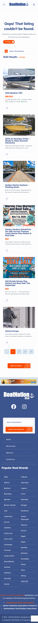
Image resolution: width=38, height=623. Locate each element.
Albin (6, 477)
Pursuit (23, 531)
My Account (10, 446)
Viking (23, 576)
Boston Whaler (10, 505)
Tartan (23, 564)
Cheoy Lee (8, 533)
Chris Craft (8, 539)
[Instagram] (24, 407)
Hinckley (7, 578)
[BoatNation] (19, 4)
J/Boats (24, 477)
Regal (23, 536)
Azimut (7, 483)
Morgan (24, 505)
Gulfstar (7, 567)
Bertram (7, 499)
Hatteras (7, 573)
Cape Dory (8, 516)
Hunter (6, 584)
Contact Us (10, 459)
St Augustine (25, 620)
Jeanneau (25, 483)
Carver (6, 522)
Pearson (24, 525)
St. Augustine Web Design (10, 620)
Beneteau (8, 494)
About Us (9, 453)
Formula (7, 550)
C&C (5, 511)
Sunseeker (25, 559)
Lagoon (24, 488)
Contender (8, 545)
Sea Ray (24, 547)
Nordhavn (25, 511)
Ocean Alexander (25, 517)
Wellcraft (24, 581)
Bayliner (7, 488)
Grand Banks (9, 561)
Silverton (24, 553)
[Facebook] (14, 407)
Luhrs (23, 494)
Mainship (24, 499)
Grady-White (9, 556)
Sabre (23, 542)
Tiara (23, 570)
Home (8, 439)
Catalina (7, 528)
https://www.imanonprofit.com (12, 595)
